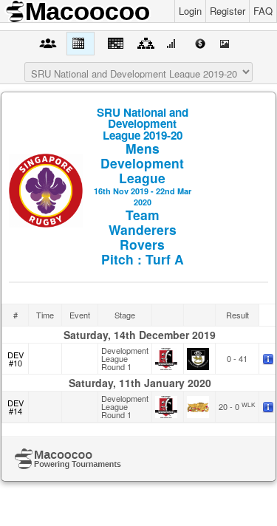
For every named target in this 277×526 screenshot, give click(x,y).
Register (227, 11)
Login (190, 11)
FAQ (263, 11)
